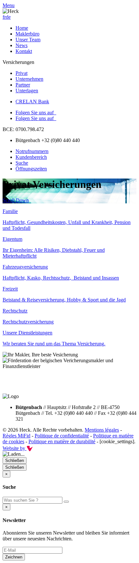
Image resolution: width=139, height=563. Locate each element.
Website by (15, 448)
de (8, 17)
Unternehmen (29, 79)
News (21, 45)
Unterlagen (27, 90)
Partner (23, 84)
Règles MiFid (16, 435)
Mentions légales (102, 430)
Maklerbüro (27, 33)
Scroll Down (16, 200)
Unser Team (28, 39)
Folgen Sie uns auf (36, 112)
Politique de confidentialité (62, 435)
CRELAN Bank (32, 101)
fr (4, 17)
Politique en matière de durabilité (61, 441)
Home (22, 28)
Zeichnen (13, 557)
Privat (21, 73)
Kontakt (24, 51)
